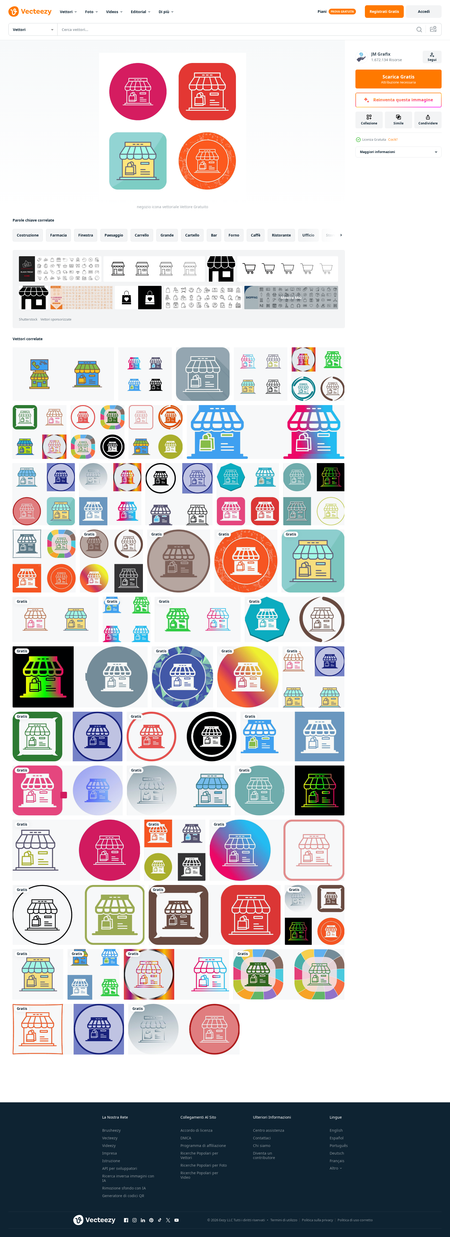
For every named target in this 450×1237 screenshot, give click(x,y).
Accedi (424, 11)
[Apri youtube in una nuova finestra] (176, 1220)
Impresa (109, 1153)
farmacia (58, 235)
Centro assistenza (268, 1130)
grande (167, 235)
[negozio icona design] (318, 374)
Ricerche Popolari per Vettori (199, 1155)
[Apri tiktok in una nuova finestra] (160, 1220)
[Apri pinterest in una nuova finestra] (151, 1220)
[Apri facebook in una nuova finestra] (126, 1220)
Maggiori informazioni (377, 152)
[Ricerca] (419, 29)
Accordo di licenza (196, 1130)
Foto (89, 11)
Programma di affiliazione (203, 1145)
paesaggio (114, 235)
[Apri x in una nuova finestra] (168, 1220)
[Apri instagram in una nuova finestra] (134, 1220)
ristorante (281, 235)
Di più (164, 11)
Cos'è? (392, 139)
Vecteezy (109, 1137)
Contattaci (262, 1137)
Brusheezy (111, 1130)
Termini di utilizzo (283, 1220)
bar (214, 235)
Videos (112, 11)
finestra (85, 235)
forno (234, 235)
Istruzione (111, 1160)
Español (337, 1137)
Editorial (138, 11)
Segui (432, 59)
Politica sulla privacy (317, 1220)
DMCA (185, 1137)
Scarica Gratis (398, 79)
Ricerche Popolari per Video (199, 1175)
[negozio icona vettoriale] (145, 374)
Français (337, 1160)
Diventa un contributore (264, 1155)
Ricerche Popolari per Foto (203, 1165)
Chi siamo (261, 1145)
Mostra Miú (291, 297)
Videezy (109, 1145)
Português (339, 1145)
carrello (142, 235)
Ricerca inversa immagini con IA (128, 1178)
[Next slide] (336, 235)
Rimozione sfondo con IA (124, 1188)
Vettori (66, 11)
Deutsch (337, 1153)
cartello (192, 235)
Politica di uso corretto (355, 1220)
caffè (255, 235)
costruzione (28, 235)
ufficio (308, 235)
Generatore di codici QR (123, 1195)
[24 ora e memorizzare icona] (63, 374)
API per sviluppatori (119, 1168)
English (336, 1130)
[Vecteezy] (29, 11)
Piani (322, 11)
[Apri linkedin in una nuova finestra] (143, 1220)
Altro (334, 1168)
